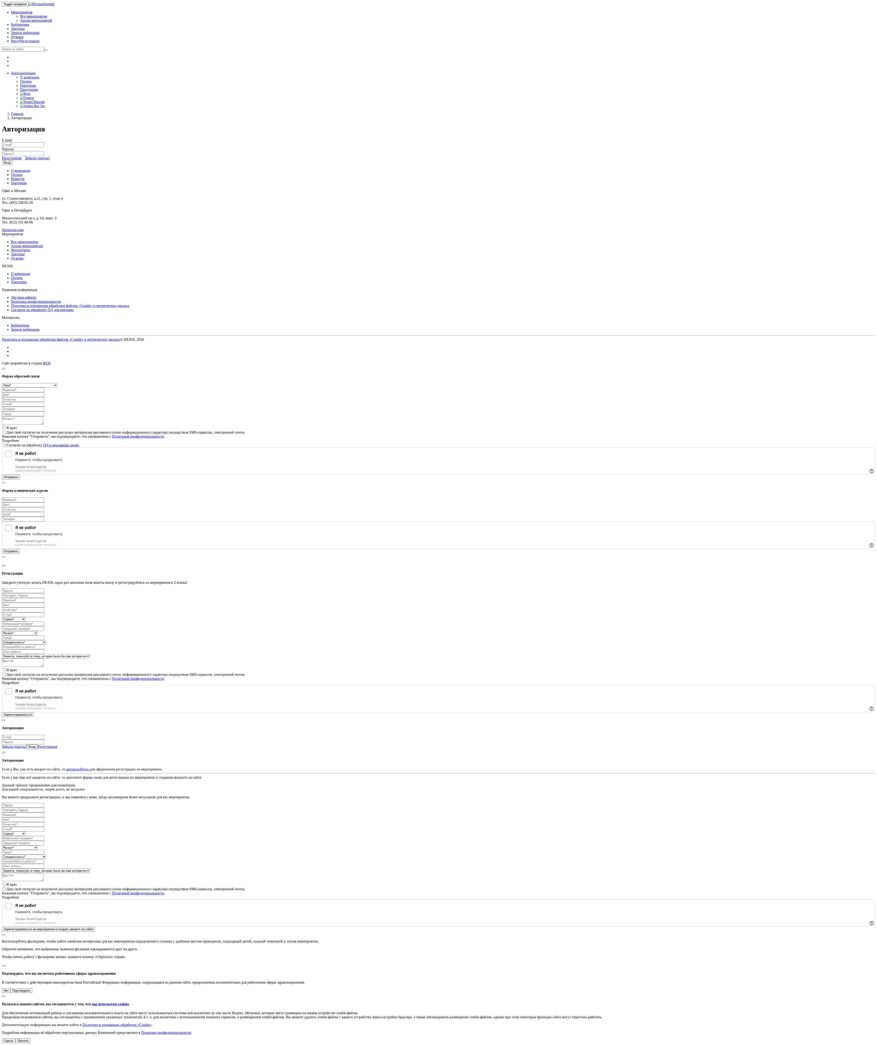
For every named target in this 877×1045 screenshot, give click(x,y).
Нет (6, 990)
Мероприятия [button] (21, 12)
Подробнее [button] (10, 441)
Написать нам (13, 230)
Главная (17, 114)
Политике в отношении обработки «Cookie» (117, 1025)
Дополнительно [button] (23, 73)
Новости (17, 179)
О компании (29, 77)
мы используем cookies (110, 1004)
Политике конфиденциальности (166, 1033)
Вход (15, 41)
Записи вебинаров (25, 33)
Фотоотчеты (20, 250)
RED (46, 363)
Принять (23, 1040)
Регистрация (29, 41)
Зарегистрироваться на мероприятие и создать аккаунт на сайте (48, 929)
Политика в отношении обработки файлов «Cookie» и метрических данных (70, 306)
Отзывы (17, 37)
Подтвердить (21, 990)
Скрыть (9, 1040)
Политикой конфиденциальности (138, 436)
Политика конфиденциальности (36, 302)
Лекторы (18, 29)
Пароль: (8, 149)
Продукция (29, 90)
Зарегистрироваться (18, 714)
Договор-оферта (23, 297)
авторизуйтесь (77, 769)
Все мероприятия (33, 16)
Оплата (26, 81)
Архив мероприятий (36, 20)
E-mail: (7, 140)
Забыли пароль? (37, 158)
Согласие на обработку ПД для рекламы (42, 310)
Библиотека (20, 24)
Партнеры (28, 85)
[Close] (3, 368)
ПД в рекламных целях (61, 445)
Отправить (11, 477)
